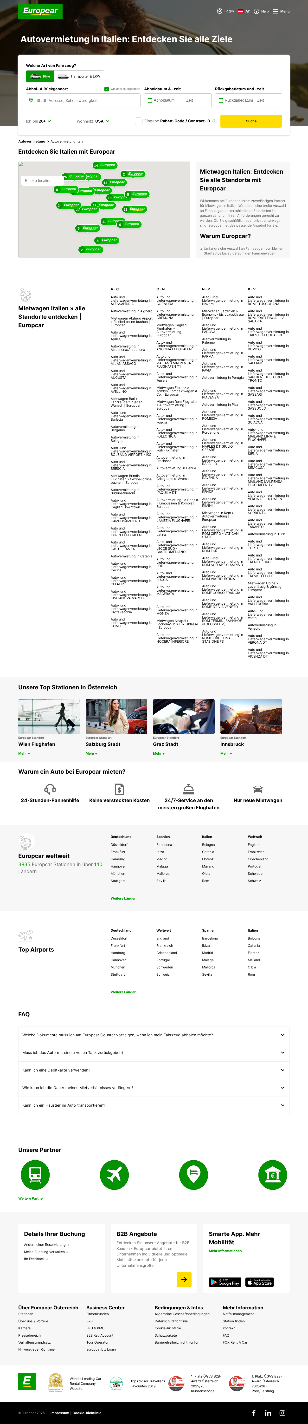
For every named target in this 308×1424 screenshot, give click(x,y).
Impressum (60, 1413)
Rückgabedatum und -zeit (239, 88)
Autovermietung (31, 141)
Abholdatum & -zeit (162, 88)
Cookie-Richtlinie (86, 1413)
